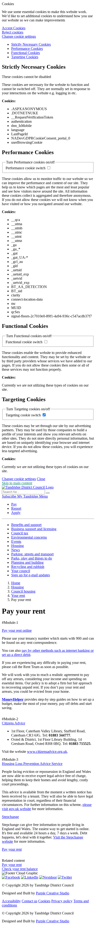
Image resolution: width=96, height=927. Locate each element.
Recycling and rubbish (27, 567)
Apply (16, 513)
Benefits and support (26, 525)
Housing (17, 546)
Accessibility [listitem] (11, 901)
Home (15, 583)
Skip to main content (17, 483)
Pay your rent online (17, 630)
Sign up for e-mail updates (30, 575)
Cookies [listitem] (44, 901)
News (15, 550)
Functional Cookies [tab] (25, 53)
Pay (14, 504)
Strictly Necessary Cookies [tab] (31, 44)
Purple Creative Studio (52, 893)
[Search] (48, 493)
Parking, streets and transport (32, 554)
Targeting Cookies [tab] (24, 57)
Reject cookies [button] (12, 32)
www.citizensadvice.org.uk (47, 752)
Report (16, 508)
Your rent (18, 596)
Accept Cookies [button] (13, 28)
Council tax (19, 533)
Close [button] (41, 479)
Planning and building (27, 562)
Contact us (29, 901)
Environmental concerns (29, 537)
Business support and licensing (33, 529)
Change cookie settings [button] (19, 36)
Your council (20, 571)
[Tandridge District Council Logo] (28, 487)
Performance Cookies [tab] (27, 49)
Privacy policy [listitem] (61, 901)
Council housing (23, 591)
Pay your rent (12, 849)
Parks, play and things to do (31, 558)
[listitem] (9, 496)
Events (16, 541)
